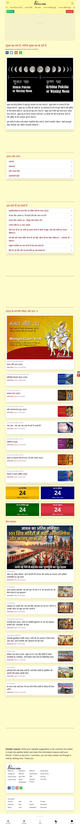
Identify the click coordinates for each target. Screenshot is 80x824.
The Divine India (40, 2)
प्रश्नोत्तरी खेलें (14, 176)
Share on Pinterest (16, 52)
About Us (10, 771)
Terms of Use (44, 773)
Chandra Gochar (32, 780)
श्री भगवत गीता (14, 171)
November (43, 804)
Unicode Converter (43, 778)
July (30, 801)
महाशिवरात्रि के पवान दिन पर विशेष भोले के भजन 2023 (28, 211)
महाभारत (12, 166)
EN (78, 372)
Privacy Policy (12, 776)
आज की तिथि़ (28, 7)
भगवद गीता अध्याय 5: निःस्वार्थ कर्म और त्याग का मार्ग (27, 215)
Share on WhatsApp (20, 52)
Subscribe (70, 11)
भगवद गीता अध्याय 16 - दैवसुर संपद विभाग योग (25, 220)
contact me (57, 755)
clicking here (17, 758)
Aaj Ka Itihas (44, 771)
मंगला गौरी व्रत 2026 (16, 7)
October (42, 801)
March (10, 807)
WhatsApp (10, 11)
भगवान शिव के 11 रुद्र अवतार (19, 225)
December (43, 807)
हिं (78, 375)
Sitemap (21, 773)
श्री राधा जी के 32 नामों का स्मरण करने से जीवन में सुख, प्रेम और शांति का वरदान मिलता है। (38, 231)
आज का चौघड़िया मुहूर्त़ (49, 7)
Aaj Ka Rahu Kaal (33, 775)
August (31, 804)
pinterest (17, 787)
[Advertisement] (40, 27)
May (20, 804)
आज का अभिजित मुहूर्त (64, 7)
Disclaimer (22, 771)
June (20, 807)
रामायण (11, 161)
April (20, 801)
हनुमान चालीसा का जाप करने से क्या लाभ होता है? (26, 245)
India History (11, 799)
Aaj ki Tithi (22, 776)
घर (6, 7)
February (10, 804)
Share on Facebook (7, 52)
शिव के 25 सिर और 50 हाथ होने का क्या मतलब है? (27, 250)
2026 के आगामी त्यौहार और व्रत (20, 311)
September (32, 807)
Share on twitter (11, 52)
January (10, 801)
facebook (9, 787)
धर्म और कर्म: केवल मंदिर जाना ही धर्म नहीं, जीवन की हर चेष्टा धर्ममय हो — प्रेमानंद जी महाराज (39, 239)
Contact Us (11, 773)
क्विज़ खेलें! (38, 7)
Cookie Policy (12, 779)
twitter (13, 787)
